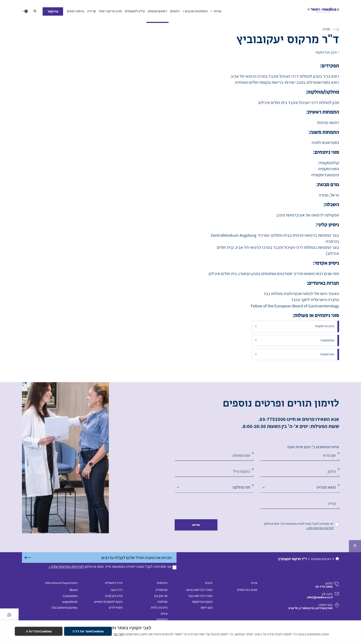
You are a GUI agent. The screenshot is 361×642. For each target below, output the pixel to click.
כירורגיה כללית (159, 607)
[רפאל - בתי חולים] (323, 11)
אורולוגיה (162, 601)
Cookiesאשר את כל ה (88, 631)
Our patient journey (65, 607)
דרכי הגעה (117, 590)
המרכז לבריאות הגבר (200, 596)
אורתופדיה (161, 590)
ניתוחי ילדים (116, 607)
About (74, 590)
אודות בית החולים (247, 590)
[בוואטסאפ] (9, 614)
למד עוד (118, 634)
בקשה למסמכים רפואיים (108, 601)
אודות (217, 11)
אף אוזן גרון (161, 596)
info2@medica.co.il (320, 597)
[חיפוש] (35, 11)
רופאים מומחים (157, 11)
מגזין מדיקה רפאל (110, 11)
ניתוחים (175, 11)
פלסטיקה (162, 619)
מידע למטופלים (135, 11)
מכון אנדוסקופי (326, 52)
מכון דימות (206, 607)
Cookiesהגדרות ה (39, 631)
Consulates (70, 596)
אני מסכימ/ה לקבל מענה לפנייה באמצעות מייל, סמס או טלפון (298, 524)
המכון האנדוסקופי (202, 601)
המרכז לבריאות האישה (199, 590)
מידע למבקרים (114, 596)
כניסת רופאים (75, 11)
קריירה (91, 11)
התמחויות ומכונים (196, 11)
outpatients (70, 601)
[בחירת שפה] (25, 11)
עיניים (164, 613)
